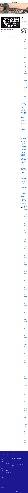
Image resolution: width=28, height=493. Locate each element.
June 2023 (25, 303)
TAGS (22, 101)
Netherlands (25, 390)
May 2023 (25, 305)
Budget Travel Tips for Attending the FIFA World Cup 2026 (25, 84)
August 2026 (25, 209)
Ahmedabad (25, 344)
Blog (24, 353)
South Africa (25, 408)
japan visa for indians (24, 180)
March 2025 (25, 248)
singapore (25, 406)
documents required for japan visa (23, 161)
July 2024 (25, 269)
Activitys (18, 454)
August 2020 (25, 337)
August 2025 (25, 239)
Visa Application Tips (23, 202)
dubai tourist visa (24, 163)
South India (25, 410)
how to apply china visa (24, 170)
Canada (25, 355)
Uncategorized (26, 435)
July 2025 (25, 241)
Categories (23, 342)
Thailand (25, 422)
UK (24, 433)
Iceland (25, 374)
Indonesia (25, 378)
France (25, 367)
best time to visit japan (23, 105)
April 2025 (25, 246)
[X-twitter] (2, 487)
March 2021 (25, 321)
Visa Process (24, 203)
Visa (24, 447)
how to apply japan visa (23, 173)
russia (25, 403)
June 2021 (25, 317)
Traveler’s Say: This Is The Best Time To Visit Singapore (8, 29)
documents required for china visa (23, 157)
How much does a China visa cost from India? (24, 167)
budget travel (22, 113)
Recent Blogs (23, 36)
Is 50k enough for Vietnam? (23, 175)
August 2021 (25, 314)
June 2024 (25, 271)
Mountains (25, 385)
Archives (23, 207)
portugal (25, 399)
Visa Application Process (23, 199)
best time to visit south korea (24, 108)
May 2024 (25, 273)
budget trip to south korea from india (24, 114)
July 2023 (25, 301)
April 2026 (25, 214)
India (24, 376)
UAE (24, 431)
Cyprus (25, 362)
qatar (24, 401)
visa (26, 193)
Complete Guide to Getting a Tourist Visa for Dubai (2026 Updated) (25, 59)
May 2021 (25, 319)
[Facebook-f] (1, 487)
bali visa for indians (23, 103)
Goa (24, 369)
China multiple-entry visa (23, 122)
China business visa (23, 119)
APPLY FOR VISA (23, 18)
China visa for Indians (23, 152)
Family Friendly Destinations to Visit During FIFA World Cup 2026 (25, 71)
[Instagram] (3, 487)
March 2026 (25, 216)
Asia (24, 346)
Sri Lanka (25, 415)
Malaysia (25, 383)
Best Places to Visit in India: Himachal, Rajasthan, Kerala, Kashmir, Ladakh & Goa (25, 44)
